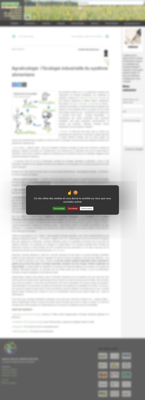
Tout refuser (72, 208)
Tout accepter (59, 208)
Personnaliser (86, 208)
